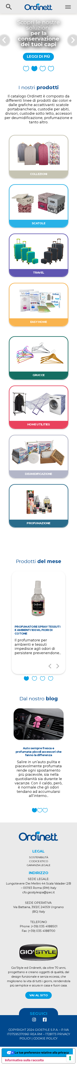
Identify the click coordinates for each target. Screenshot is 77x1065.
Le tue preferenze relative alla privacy (42, 1052)
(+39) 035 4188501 (44, 926)
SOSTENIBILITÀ (38, 857)
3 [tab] (42, 678)
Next (58, 666)
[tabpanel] (38, 622)
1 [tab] (26, 678)
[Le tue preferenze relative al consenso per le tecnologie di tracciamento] (70, 1058)
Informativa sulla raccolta (24, 1060)
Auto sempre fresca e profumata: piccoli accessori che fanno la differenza (39, 751)
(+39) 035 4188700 (41, 931)
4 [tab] (50, 678)
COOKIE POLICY (45, 1038)
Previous (50, 666)
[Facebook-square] (44, 1019)
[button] (26, 68)
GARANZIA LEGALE (38, 865)
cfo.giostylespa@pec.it (38, 892)
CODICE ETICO (38, 861)
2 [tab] (34, 678)
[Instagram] (34, 1019)
